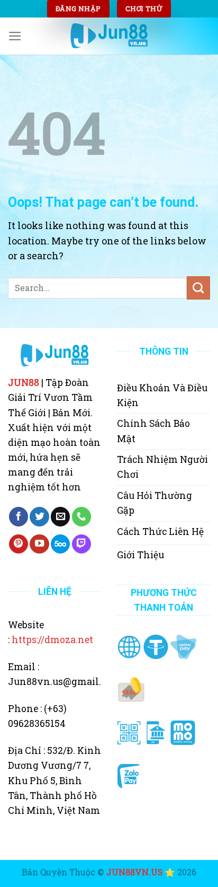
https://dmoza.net (52, 640)
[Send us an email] (60, 516)
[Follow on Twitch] (81, 544)
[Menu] (15, 36)
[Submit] (198, 288)
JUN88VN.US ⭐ (140, 871)
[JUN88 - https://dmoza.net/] (109, 35)
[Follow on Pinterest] (18, 544)
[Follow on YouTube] (39, 544)
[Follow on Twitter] (39, 516)
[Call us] (81, 516)
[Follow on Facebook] (18, 516)
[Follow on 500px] (60, 544)
